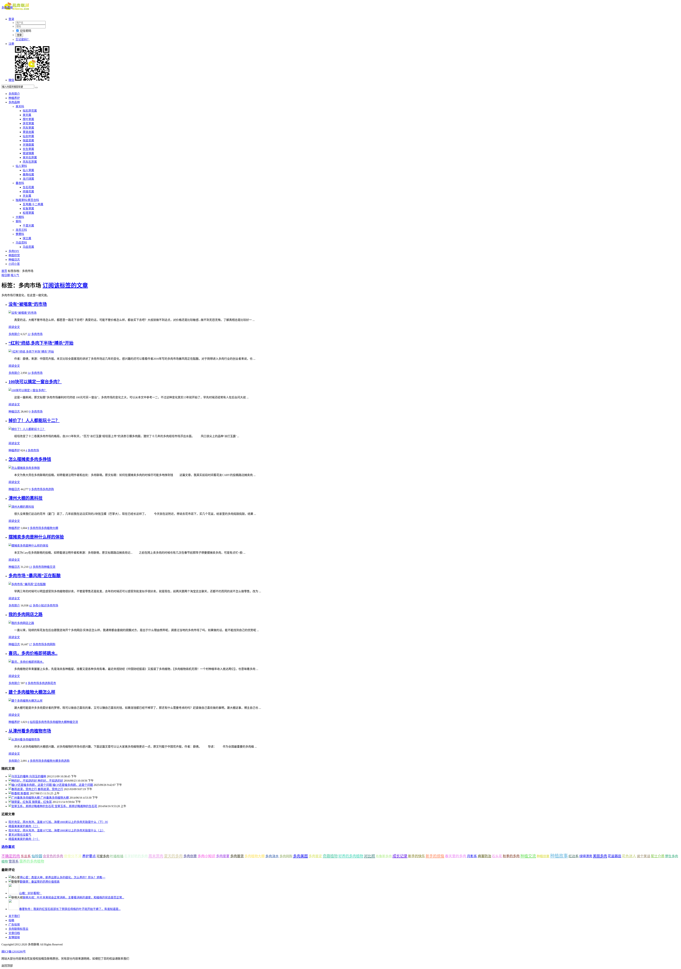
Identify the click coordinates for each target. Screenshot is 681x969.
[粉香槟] (15, 793)
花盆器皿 (614, 856)
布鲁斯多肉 (384, 856)
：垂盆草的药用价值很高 (40, 881)
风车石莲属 (30, 161)
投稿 (11, 920)
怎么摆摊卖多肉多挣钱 (30, 459)
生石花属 (28, 187)
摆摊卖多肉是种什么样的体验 (36, 537)
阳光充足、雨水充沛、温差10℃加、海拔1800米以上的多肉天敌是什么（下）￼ (58, 821)
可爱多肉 (102, 856)
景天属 (27, 114)
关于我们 (14, 916)
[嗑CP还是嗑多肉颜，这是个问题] (30, 784)
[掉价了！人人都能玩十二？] (27, 429)
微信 (11, 80)
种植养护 (14, 97)
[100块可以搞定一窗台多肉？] (28, 390)
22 (29, 334)
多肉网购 (49, 644)
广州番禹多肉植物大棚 (54, 797)
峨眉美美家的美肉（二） (24, 826)
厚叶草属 (28, 119)
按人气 (15, 275)
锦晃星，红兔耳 (42, 801)
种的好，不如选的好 (50, 780)
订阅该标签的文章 (65, 285)
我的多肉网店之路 (26, 614)
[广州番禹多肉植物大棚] (24, 797)
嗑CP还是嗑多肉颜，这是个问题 (72, 784)
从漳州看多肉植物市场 (30, 731)
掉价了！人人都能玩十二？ (34, 420)
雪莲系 (14, 861)
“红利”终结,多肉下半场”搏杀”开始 (41, 343)
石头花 (497, 856)
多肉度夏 (222, 856)
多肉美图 (300, 856)
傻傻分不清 (73, 856)
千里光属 (28, 225)
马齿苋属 (28, 246)
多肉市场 (37, 334)
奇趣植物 (330, 856)
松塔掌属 (28, 212)
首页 (4, 270)
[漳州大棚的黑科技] (21, 506)
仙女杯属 (28, 136)
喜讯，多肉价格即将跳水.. (33, 653)
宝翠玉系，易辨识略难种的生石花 (76, 806)
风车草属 (28, 127)
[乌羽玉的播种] (19, 776)
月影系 (472, 856)
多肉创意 (190, 856)
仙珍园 (34, 721)
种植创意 (543, 856)
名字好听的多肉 (136, 856)
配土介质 (658, 856)
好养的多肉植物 (350, 856)
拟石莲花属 (30, 110)
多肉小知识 (40, 605)
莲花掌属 (28, 123)
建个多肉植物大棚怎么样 (32, 692)
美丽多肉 (600, 856)
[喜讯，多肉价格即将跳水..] (26, 661)
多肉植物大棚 (49, 528)
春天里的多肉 (455, 856)
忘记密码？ (23, 39)
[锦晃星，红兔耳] (20, 801)
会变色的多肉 (53, 856)
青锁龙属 (28, 131)
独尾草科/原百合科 (27, 200)
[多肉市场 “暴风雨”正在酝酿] (27, 584)
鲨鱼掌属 (28, 208)
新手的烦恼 (435, 856)
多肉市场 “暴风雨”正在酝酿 (35, 575)
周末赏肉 (155, 856)
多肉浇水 (272, 856)
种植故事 (559, 855)
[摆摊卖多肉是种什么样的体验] (28, 545)
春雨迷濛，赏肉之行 (50, 789)
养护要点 (89, 856)
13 (30, 566)
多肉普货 (237, 856)
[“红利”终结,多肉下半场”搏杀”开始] (31, 351)
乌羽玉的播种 (37, 776)
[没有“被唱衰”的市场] (23, 312)
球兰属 (27, 238)
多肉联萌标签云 (18, 928)
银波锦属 (28, 153)
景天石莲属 (30, 157)
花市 (53, 683)
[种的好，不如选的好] (23, 780)
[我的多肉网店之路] (21, 623)
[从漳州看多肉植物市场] (24, 739)
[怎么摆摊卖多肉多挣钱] (24, 467)
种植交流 (49, 566)
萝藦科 (20, 234)
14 (29, 372)
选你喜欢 (8, 847)
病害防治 (484, 856)
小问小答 (14, 263)
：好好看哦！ (30, 893)
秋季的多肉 (511, 856)
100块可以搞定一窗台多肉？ (35, 381)
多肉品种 (14, 102)
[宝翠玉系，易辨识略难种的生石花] (32, 806)
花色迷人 (629, 856)
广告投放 (14, 924)
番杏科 (20, 183)
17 (30, 644)
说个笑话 (643, 856)
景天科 (20, 106)
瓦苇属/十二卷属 (33, 204)
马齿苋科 (21, 242)
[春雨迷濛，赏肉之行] (23, 789)
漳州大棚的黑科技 (26, 498)
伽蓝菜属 (28, 140)
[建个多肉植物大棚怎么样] (26, 700)
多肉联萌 (7, 7)
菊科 (18, 221)
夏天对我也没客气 (20, 834)
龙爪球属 (28, 178)
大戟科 (20, 217)
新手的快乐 (416, 856)
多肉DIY (14, 251)
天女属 (27, 195)
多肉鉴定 (315, 856)
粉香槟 (25, 793)
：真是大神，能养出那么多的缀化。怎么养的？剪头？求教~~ (62, 877)
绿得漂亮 (585, 856)
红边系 (574, 856)
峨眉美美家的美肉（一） (24, 838)
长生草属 (28, 149)
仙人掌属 (28, 170)
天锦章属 (28, 144)
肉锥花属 (28, 191)
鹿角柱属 (28, 174)
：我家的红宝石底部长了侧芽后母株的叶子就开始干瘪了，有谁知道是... (70, 908)
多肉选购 (48, 489)
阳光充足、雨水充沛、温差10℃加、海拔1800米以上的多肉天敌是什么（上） (57, 830)
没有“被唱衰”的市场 (28, 304)
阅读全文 (14, 326)
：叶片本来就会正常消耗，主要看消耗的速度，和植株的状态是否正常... (73, 897)
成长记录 (399, 856)
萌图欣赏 (14, 255)
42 (30, 605)
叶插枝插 (116, 856)
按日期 (5, 275)
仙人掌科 (21, 166)
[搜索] (36, 87)
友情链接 (14, 937)
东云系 (26, 856)
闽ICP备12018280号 (13, 951)
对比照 (369, 856)
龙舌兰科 (21, 229)
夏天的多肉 (173, 856)
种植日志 (14, 259)
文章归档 (14, 933)
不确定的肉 (10, 856)
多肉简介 (14, 93)
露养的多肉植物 (31, 861)
